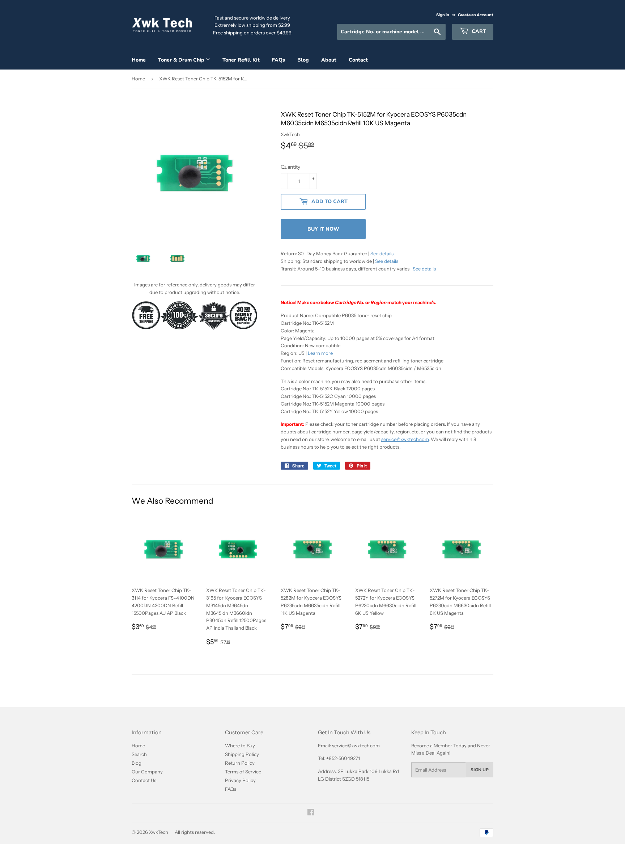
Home (139, 59)
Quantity (290, 167)
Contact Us (144, 780)
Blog (303, 59)
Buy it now (323, 229)
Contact (358, 59)
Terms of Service (243, 771)
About (328, 59)
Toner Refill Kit (241, 59)
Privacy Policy (240, 780)
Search (139, 754)
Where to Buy (240, 745)
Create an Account (475, 14)
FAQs (278, 59)
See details (382, 253)
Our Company (147, 771)
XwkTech (158, 832)
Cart (478, 31)
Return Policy (240, 763)
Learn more (320, 353)
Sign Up (480, 770)
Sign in (442, 14)
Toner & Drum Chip (182, 59)
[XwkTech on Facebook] (311, 813)
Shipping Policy (242, 754)
